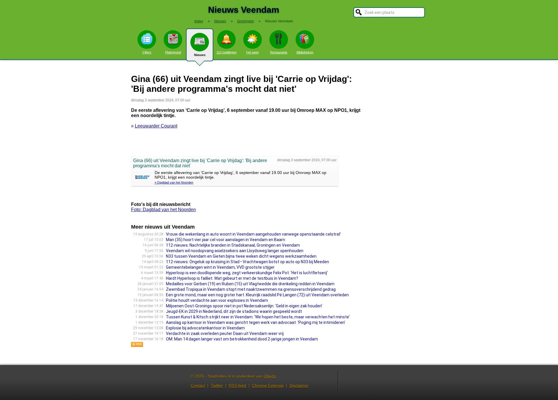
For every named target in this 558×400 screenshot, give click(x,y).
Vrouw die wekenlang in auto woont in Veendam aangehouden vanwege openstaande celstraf (253, 234)
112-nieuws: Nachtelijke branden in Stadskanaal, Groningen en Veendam (233, 245)
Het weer (252, 52)
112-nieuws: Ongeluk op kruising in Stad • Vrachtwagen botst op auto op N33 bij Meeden (247, 261)
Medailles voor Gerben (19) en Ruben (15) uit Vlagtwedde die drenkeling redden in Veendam (250, 283)
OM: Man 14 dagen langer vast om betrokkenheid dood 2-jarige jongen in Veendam (242, 339)
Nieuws (199, 55)
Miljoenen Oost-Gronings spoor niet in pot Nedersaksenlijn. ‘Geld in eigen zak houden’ (244, 306)
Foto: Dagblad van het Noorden (163, 209)
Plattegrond (173, 52)
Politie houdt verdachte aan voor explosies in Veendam (217, 300)
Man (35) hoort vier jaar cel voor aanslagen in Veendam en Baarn (225, 239)
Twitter (217, 385)
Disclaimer (299, 385)
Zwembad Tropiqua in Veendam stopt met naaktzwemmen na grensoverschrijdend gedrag (251, 289)
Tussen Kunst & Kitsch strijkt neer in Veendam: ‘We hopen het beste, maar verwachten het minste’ (258, 317)
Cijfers (146, 52)
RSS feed (237, 385)
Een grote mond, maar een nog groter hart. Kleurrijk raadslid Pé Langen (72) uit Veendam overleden (257, 295)
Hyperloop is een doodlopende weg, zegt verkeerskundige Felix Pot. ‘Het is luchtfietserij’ (247, 272)
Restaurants (278, 52)
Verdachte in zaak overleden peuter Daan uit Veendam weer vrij (225, 333)
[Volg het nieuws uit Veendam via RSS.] (137, 345)
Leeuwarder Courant (156, 125)
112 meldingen (227, 52)
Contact (198, 385)
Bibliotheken (304, 52)
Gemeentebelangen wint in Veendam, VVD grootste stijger (220, 267)
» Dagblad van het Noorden (174, 182)
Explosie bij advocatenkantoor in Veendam (205, 328)
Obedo (270, 376)
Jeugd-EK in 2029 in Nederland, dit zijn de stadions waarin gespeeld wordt (234, 311)
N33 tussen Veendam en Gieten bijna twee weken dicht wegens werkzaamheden (241, 256)
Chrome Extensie (268, 385)
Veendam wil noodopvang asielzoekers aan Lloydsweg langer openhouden (234, 250)
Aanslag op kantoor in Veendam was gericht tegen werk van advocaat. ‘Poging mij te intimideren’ (255, 322)
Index (198, 21)
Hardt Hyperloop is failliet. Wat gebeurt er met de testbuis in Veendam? (232, 278)
